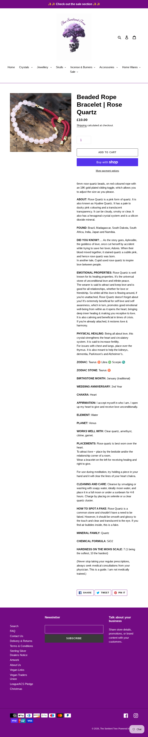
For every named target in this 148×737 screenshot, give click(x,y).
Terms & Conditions (21, 645)
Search (14, 626)
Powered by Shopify (128, 728)
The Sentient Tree (109, 728)
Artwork (14, 659)
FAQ (12, 630)
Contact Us (16, 636)
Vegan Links (17, 669)
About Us (15, 664)
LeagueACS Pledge (21, 683)
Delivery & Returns (21, 640)
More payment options (107, 170)
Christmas (16, 688)
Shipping (82, 125)
